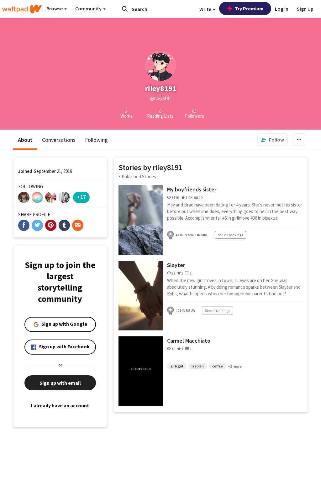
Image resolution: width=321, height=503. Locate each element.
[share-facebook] (23, 225)
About (25, 139)
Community (89, 8)
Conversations (59, 139)
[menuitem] (272, 139)
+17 (81, 197)
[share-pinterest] (50, 225)
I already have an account (60, 405)
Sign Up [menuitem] (305, 9)
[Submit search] (125, 9)
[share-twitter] (37, 225)
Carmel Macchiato (188, 340)
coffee (217, 366)
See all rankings (230, 235)
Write (205, 9)
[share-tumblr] (64, 225)
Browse (55, 8)
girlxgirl (177, 366)
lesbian (198, 366)
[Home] (22, 9)
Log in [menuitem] (281, 9)
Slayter (176, 265)
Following (96, 139)
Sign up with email (60, 383)
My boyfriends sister (191, 189)
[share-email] (77, 225)
